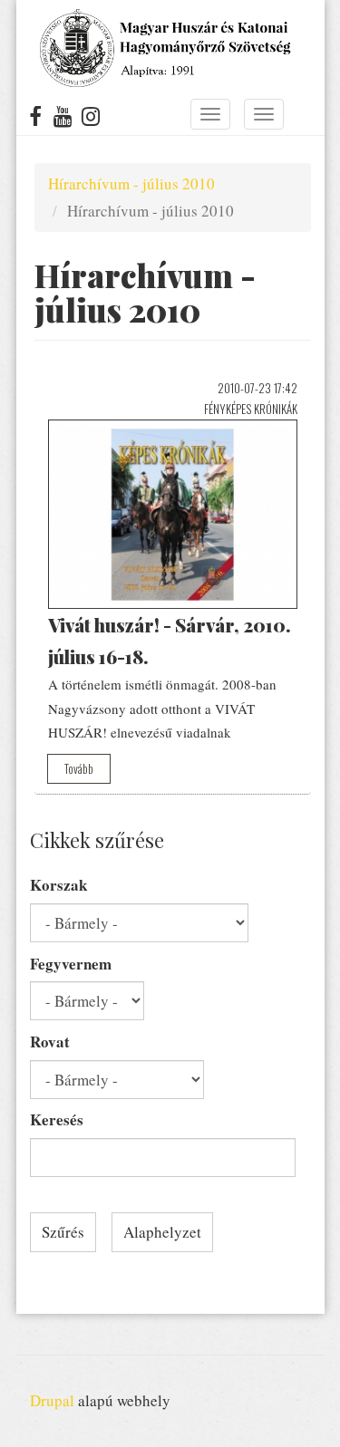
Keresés (56, 1119)
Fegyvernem (71, 963)
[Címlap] (163, 48)
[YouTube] (63, 119)
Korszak (58, 884)
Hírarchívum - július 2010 (131, 183)
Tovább (78, 768)
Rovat (50, 1041)
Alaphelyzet (162, 1231)
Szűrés (63, 1231)
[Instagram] (91, 119)
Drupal (52, 1400)
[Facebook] (36, 119)
